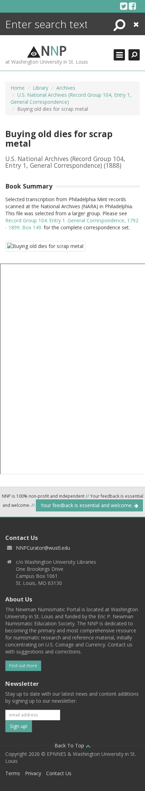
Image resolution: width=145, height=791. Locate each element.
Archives (65, 87)
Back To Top (70, 745)
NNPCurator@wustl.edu (43, 547)
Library (40, 87)
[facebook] (132, 6)
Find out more (23, 666)
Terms (12, 773)
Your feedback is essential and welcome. (87, 505)
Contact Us (58, 773)
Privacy (33, 773)
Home (18, 87)
